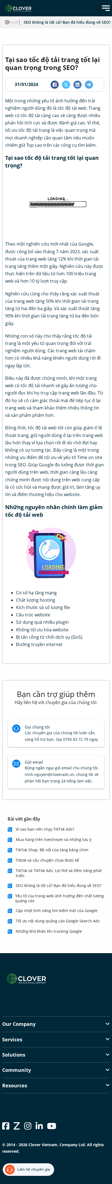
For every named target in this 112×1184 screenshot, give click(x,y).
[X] (66, 85)
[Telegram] (89, 85)
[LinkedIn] (77, 85)
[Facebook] (55, 85)
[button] (56, 1024)
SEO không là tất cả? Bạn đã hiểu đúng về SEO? (67, 22)
